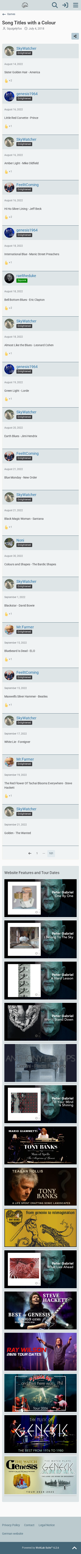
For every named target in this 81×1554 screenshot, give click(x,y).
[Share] (75, 36)
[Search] (55, 5)
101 (51, 853)
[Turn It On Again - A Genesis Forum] (25, 5)
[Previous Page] (30, 853)
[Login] (65, 5)
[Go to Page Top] (74, 1548)
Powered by (40, 1547)
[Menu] (75, 5)
